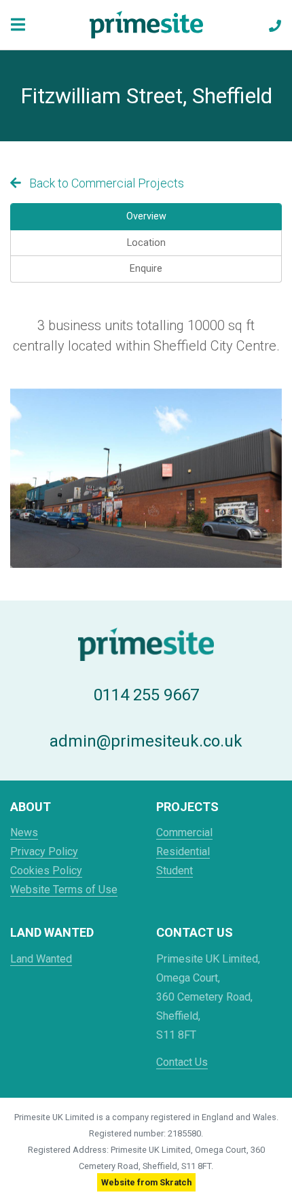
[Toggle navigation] (18, 24)
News (24, 832)
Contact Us (182, 1062)
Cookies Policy (46, 870)
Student (174, 870)
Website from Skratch (146, 1182)
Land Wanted (41, 958)
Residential (183, 851)
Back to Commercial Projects (105, 183)
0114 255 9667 (146, 694)
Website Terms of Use (63, 889)
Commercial (184, 832)
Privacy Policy (44, 851)
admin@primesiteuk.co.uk (146, 741)
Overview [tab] (146, 216)
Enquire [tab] (146, 268)
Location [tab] (146, 243)
